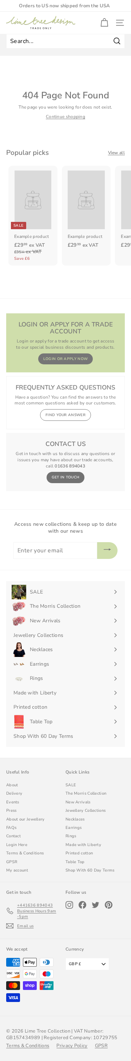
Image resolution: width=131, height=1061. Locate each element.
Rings (71, 836)
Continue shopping (65, 117)
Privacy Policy (71, 1045)
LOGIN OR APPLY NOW (65, 358)
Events (12, 802)
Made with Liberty (83, 844)
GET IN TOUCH (66, 477)
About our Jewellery (25, 819)
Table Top (75, 862)
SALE (71, 785)
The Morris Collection (86, 793)
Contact (13, 836)
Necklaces (75, 819)
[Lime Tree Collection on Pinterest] (108, 905)
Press (11, 810)
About (12, 785)
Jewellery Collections (86, 810)
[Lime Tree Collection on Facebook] (82, 905)
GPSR (11, 862)
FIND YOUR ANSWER (65, 415)
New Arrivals (78, 802)
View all (116, 153)
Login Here (16, 844)
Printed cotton (79, 853)
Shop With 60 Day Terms (90, 870)
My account (17, 870)
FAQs (11, 827)
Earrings (74, 827)
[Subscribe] (107, 550)
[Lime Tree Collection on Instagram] (69, 905)
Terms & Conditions (25, 853)
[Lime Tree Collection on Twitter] (95, 905)
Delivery (14, 793)
